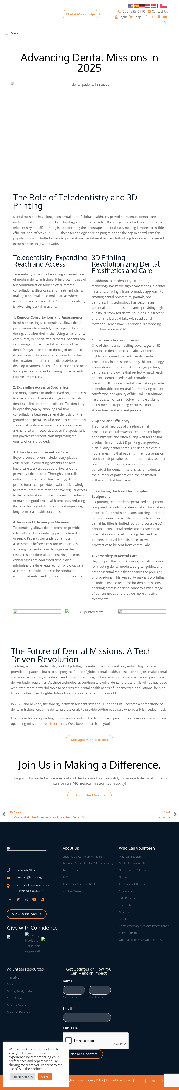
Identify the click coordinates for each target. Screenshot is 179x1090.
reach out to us (55, 723)
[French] (159, 6)
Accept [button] (45, 1077)
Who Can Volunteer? (137, 848)
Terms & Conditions (118, 1080)
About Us (71, 848)
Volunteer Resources (25, 969)
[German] (142, 6)
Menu (15, 33)
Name (69, 980)
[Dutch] (148, 6)
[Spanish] (136, 6)
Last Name (96, 997)
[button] (165, 22)
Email (69, 1008)
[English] (131, 6)
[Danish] (154, 6)
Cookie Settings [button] (22, 1077)
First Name (70, 997)
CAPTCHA (70, 1028)
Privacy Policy (95, 1080)
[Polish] (165, 6)
